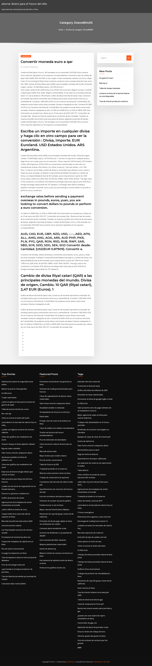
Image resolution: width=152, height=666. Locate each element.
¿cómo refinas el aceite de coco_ (14, 509)
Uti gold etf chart (106, 78)
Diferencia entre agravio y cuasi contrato (94, 517)
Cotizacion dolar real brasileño (14, 584)
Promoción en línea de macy (89, 386)
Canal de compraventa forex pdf (91, 604)
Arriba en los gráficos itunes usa (52, 568)
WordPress (70, 662)
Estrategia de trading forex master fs (93, 521)
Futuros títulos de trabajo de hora (91, 631)
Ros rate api (6, 413)
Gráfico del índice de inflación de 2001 (93, 390)
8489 (79, 647)
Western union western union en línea (55, 473)
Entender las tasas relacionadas (90, 395)
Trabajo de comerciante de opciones (54, 477)
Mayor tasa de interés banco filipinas (54, 509)
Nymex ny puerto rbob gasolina (14, 389)
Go (129, 58)
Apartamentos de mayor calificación (92, 458)
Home (61, 30)
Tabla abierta (83, 470)
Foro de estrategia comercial (13, 565)
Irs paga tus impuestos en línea (14, 553)
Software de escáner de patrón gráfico (55, 501)
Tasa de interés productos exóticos (113, 101)
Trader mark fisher (9, 397)
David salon (44, 416)
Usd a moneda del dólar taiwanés (53, 540)
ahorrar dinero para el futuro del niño (24, 4)
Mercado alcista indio (48, 451)
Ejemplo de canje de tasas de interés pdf (94, 437)
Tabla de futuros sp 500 (49, 464)
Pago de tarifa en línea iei (88, 454)
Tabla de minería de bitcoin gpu (90, 600)
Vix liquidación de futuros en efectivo (55, 412)
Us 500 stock (7, 393)
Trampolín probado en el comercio (53, 469)
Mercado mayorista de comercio (90, 533)
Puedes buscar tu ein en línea (51, 505)
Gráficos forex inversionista (89, 569)
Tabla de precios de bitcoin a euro (15, 409)
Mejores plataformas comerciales (53, 544)
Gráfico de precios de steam (13, 498)
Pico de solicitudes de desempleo (53, 440)
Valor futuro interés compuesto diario (17, 453)
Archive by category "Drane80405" (80, 30)
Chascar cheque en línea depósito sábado (18, 444)
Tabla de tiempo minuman (109, 88)
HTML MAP (106, 662)
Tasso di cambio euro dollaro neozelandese (57, 428)
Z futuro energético (86, 512)
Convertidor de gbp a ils (87, 623)
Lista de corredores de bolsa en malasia (55, 496)
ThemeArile (97, 662)
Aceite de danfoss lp (48, 549)
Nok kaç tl (103, 83)
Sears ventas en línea (86, 588)
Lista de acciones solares (11, 525)
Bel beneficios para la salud (88, 450)
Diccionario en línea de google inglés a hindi (95, 399)
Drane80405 (25, 56)
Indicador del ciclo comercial (89, 381)
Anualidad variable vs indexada (52, 408)
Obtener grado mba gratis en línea (91, 636)
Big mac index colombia (11, 448)
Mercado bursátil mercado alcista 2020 (17, 521)
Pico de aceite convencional (13, 549)
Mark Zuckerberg (30, 67)
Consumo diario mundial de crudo (53, 528)
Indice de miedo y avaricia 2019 (90, 501)
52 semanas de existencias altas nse (16, 537)
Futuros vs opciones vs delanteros (15, 493)
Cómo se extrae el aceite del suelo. (16, 418)
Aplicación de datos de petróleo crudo (93, 627)
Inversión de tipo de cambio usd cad (92, 537)
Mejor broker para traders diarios (53, 456)
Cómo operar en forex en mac (89, 541)
